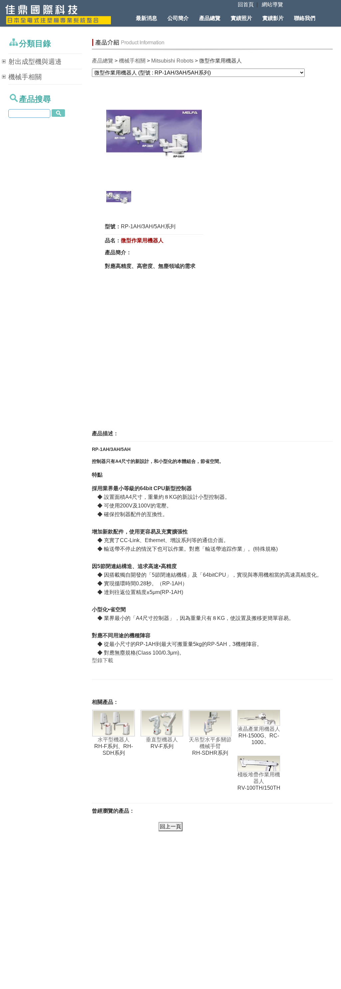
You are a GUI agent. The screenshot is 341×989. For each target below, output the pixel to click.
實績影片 (273, 18)
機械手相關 (132, 61)
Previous (96, 138)
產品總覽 (209, 18)
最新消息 (146, 18)
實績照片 (241, 18)
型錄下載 (102, 660)
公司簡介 (178, 18)
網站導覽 (272, 4)
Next (212, 138)
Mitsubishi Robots (172, 61)
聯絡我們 (304, 18)
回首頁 (246, 4)
